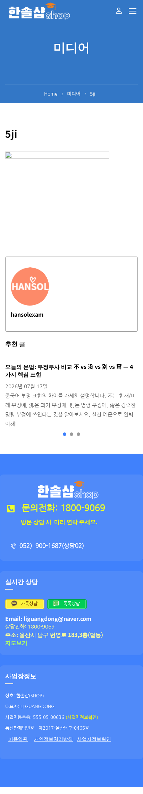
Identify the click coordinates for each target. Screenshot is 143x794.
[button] (64, 434)
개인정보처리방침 (53, 739)
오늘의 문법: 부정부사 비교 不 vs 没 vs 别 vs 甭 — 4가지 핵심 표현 (69, 370)
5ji (92, 93)
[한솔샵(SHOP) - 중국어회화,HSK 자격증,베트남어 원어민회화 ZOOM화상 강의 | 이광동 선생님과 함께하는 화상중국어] (39, 10)
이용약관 (18, 739)
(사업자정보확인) (82, 717)
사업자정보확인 (94, 739)
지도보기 (16, 642)
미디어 (74, 93)
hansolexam (27, 314)
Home (51, 93)
